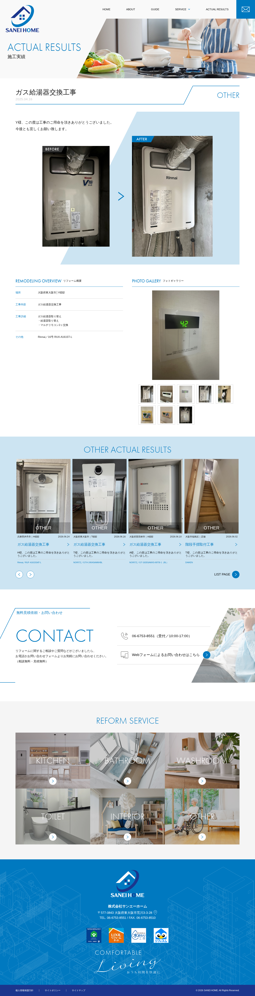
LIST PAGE (222, 574)
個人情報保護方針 (24, 990)
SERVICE (180, 9)
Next (239, 335)
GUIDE (155, 9)
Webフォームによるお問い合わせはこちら (166, 655)
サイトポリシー (52, 990)
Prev (132, 335)
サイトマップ (78, 990)
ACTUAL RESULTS (217, 9)
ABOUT (130, 9)
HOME (106, 9)
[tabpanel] (43, 515)
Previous (19, 574)
